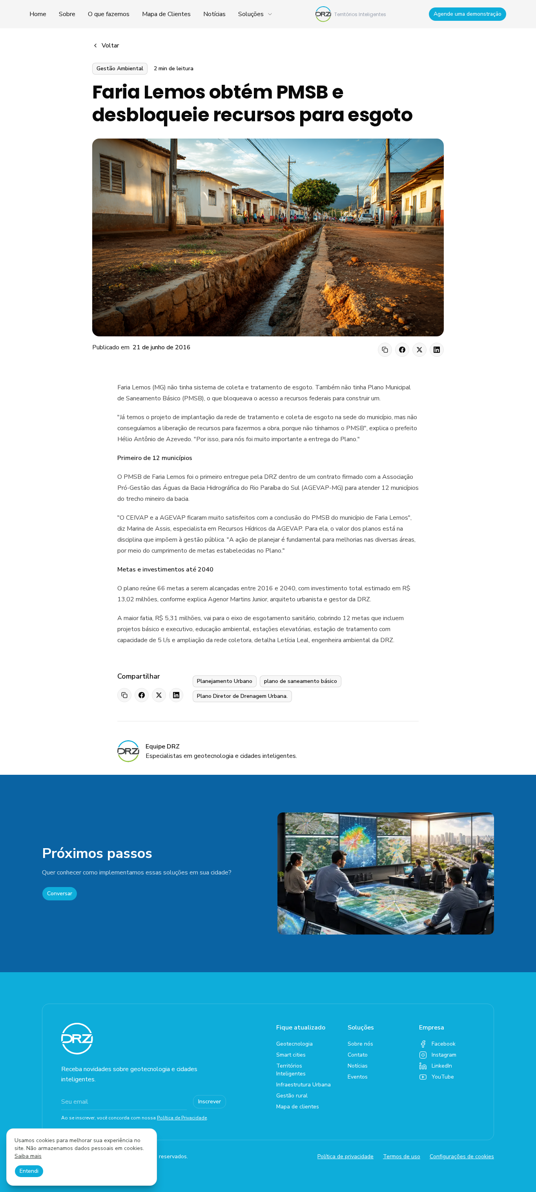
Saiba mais (28, 1156)
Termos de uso (401, 1156)
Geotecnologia (294, 1044)
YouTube (443, 1077)
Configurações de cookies (462, 1156)
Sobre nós (360, 1044)
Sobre (67, 14)
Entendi (29, 1171)
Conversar (59, 893)
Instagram (444, 1055)
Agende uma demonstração (467, 14)
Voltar (110, 45)
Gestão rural (292, 1095)
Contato (358, 1055)
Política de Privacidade (182, 1118)
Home (37, 14)
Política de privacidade (345, 1156)
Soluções (251, 14)
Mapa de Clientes (166, 14)
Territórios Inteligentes (291, 1069)
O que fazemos (108, 14)
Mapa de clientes (297, 1106)
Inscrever (209, 1101)
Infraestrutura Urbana (303, 1084)
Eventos (358, 1077)
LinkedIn (442, 1066)
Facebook (444, 1044)
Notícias (214, 14)
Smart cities (291, 1055)
